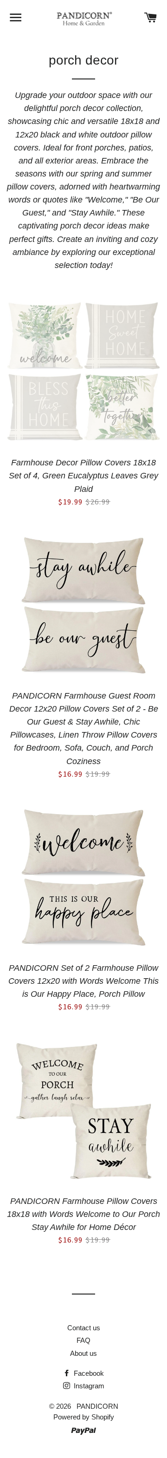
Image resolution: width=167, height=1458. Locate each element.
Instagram (88, 1386)
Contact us (83, 1328)
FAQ (83, 1340)
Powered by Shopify (83, 1417)
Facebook (88, 1373)
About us (83, 1353)
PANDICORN (97, 1406)
